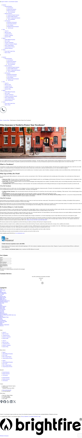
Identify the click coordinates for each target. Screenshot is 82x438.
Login (39, 416)
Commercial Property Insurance (13, 15)
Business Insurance (8, 13)
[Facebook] (4, 401)
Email (1, 259)
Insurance (4, 4)
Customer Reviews (8, 33)
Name (1, 257)
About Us (7, 30)
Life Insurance (7, 20)
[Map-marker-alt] (1, 401)
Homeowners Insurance (11, 9)
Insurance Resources (9, 48)
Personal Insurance (8, 6)
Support (3, 38)
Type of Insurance (3, 264)
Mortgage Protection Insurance (13, 26)
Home (1, 120)
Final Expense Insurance (12, 23)
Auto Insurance (10, 7)
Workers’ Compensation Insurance (13, 17)
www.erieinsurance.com (19, 233)
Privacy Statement (24, 416)
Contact (3, 49)
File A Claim (7, 41)
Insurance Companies (9, 35)
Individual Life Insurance (12, 22)
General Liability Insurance (12, 16)
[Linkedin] (11, 401)
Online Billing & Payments (10, 39)
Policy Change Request (9, 45)
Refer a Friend (7, 52)
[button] (41, 54)
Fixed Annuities (10, 25)
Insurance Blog (8, 36)
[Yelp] (7, 401)
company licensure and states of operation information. (36, 219)
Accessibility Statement (33, 416)
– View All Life (10, 28)
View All (1, 325)
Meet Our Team (8, 32)
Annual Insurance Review (10, 46)
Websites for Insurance (4, 435)
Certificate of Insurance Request (11, 43)
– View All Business (11, 19)
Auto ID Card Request (9, 42)
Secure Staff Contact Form (10, 51)
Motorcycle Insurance (11, 10)
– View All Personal (11, 12)
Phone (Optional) (3, 262)
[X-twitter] (14, 401)
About (3, 29)
